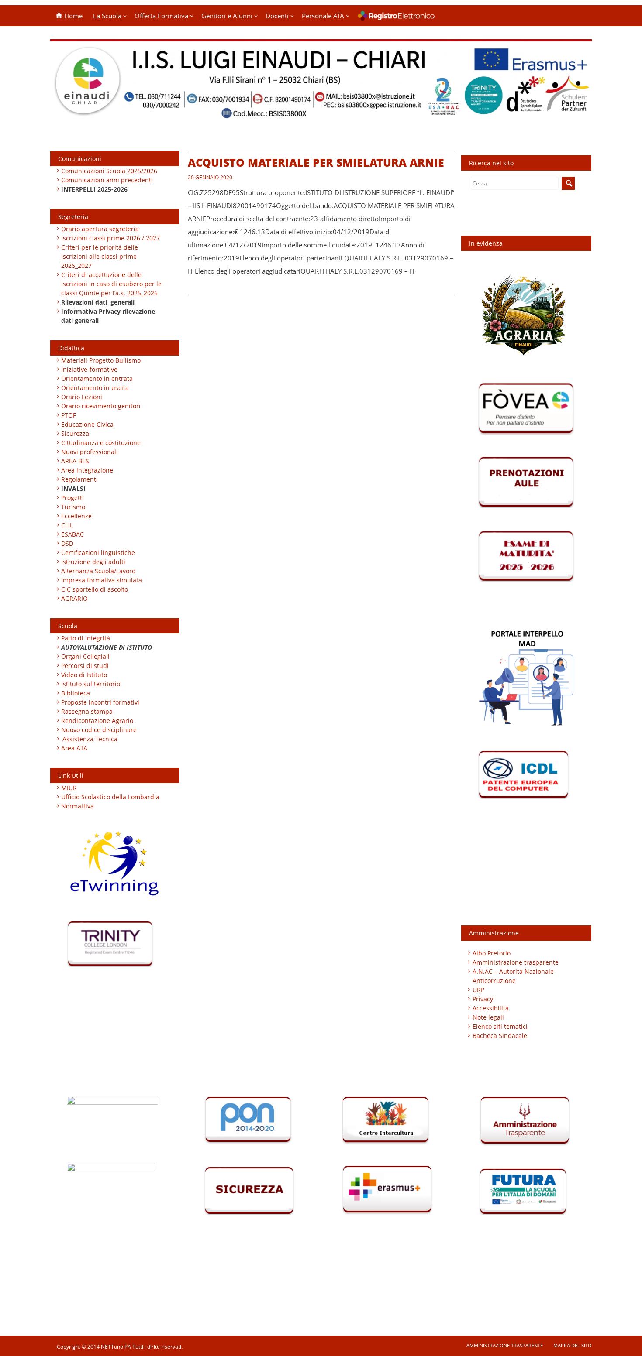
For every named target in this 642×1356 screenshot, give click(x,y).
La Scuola (107, 15)
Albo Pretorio (492, 953)
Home (72, 15)
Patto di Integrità (85, 638)
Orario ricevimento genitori (101, 406)
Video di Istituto (84, 675)
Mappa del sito (572, 1345)
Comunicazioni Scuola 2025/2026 (109, 171)
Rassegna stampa (87, 711)
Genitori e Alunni (226, 15)
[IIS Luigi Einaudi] (321, 114)
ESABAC (72, 534)
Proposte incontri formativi (100, 702)
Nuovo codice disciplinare (99, 730)
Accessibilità (491, 1008)
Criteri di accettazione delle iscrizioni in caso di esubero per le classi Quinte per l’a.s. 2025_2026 (111, 284)
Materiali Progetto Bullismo (101, 360)
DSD (67, 543)
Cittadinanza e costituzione (101, 442)
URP (478, 990)
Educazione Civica (88, 424)
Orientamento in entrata (97, 378)
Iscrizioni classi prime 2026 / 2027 (110, 238)
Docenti (277, 15)
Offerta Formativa (161, 15)
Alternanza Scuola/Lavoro (98, 571)
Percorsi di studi (85, 665)
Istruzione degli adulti (93, 562)
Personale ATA (323, 15)
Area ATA (74, 748)
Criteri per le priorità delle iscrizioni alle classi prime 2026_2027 (99, 256)
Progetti (72, 497)
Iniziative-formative (89, 369)
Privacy (483, 999)
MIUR (69, 788)
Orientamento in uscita (95, 388)
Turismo (73, 507)
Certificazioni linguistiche (98, 552)
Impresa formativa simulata (101, 580)
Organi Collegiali (85, 656)
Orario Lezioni (81, 397)
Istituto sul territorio (90, 684)
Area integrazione (87, 470)
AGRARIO (74, 598)
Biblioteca (75, 693)
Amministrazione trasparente (516, 962)
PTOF (68, 415)
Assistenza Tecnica (89, 739)
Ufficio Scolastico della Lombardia (110, 797)
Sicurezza (75, 433)
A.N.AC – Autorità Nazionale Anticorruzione (513, 976)
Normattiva (77, 806)
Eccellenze (76, 516)
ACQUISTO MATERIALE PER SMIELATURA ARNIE (316, 162)
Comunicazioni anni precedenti (107, 180)
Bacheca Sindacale (500, 1035)
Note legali (488, 1017)
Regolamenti (79, 479)
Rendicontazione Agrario (97, 720)
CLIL (67, 525)
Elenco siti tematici (500, 1026)
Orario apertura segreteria (100, 229)
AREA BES (75, 461)
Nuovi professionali (89, 452)
